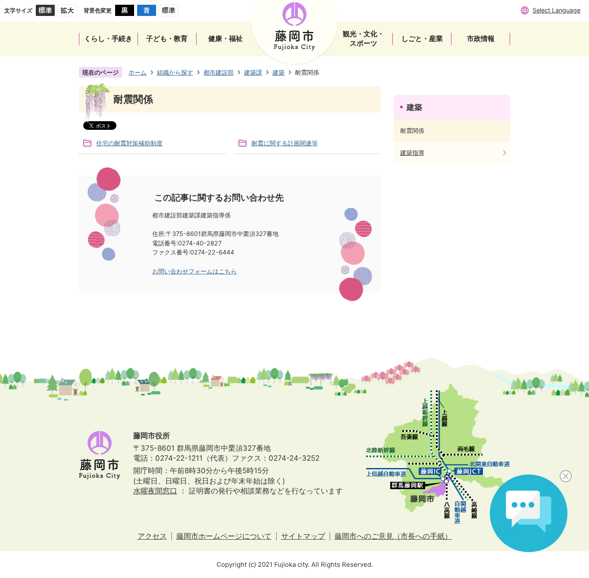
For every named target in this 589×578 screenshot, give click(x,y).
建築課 (253, 72)
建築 (279, 72)
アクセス (152, 536)
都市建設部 (219, 72)
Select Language (556, 10)
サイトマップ (303, 536)
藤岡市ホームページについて (224, 536)
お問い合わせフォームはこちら (194, 271)
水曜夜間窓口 (155, 491)
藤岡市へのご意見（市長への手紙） (393, 536)
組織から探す (175, 72)
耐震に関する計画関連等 (284, 143)
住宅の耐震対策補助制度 (129, 143)
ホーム (137, 72)
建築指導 (412, 152)
